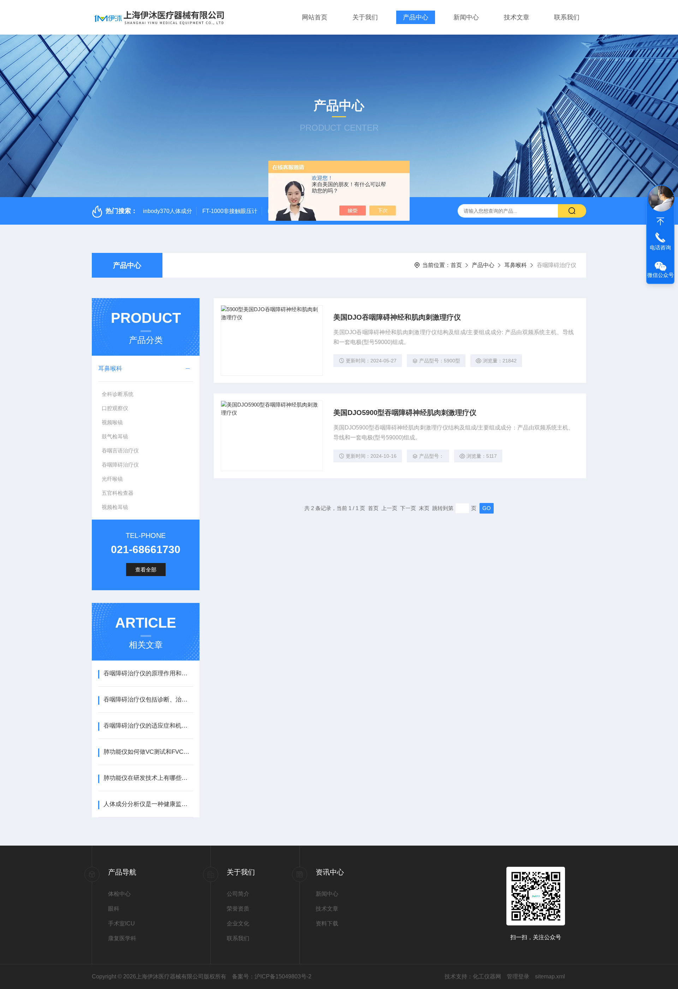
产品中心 (415, 17)
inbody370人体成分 (167, 211)
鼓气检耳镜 (115, 436)
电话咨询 (660, 247)
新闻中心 (466, 17)
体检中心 (119, 894)
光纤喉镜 (112, 479)
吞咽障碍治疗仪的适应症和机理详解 (148, 725)
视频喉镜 (112, 422)
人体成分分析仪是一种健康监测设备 (148, 804)
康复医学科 (122, 938)
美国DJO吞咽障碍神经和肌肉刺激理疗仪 (397, 317)
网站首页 (314, 17)
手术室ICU (121, 923)
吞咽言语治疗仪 (120, 451)
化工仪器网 (487, 976)
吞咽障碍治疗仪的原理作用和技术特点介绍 (148, 673)
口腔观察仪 (115, 408)
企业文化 (238, 923)
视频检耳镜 (115, 507)
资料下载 (327, 923)
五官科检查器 (117, 493)
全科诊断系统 (117, 394)
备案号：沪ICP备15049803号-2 (271, 976)
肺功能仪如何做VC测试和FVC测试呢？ (148, 751)
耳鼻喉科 (515, 265)
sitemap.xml (550, 976)
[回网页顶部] (660, 221)
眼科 (113, 909)
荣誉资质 (238, 909)
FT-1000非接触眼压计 (229, 211)
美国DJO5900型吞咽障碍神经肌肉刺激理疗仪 (404, 412)
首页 (456, 265)
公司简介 (238, 894)
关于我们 (365, 17)
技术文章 (516, 17)
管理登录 (518, 976)
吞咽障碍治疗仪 (120, 465)
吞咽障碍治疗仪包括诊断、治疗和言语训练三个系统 (148, 699)
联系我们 (566, 17)
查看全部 (145, 570)
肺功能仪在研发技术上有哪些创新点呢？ (148, 778)
